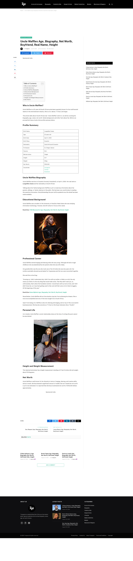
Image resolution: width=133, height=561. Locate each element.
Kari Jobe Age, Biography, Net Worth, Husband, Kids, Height (70, 524)
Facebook (47, 171)
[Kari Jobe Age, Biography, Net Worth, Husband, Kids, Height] (56, 525)
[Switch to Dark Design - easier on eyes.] (112, 4)
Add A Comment (50, 465)
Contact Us (82, 535)
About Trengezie (90, 535)
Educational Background (32, 91)
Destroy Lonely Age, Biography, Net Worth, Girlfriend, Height (69, 455)
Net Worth (28, 99)
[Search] (109, 4)
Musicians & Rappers (100, 4)
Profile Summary (29, 88)
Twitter (46, 169)
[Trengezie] (23, 4)
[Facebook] (14, 61)
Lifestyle (86, 515)
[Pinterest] (14, 73)
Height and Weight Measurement (34, 97)
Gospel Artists (68, 4)
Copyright (110, 535)
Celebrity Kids (57, 4)
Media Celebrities (80, 4)
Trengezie (27, 48)
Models (89, 4)
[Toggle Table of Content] (41, 83)
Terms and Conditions (101, 535)
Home (21, 10)
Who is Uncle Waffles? (30, 86)
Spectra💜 (33, 459)
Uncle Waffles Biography (32, 90)
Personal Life (28, 95)
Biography (48, 4)
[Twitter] (14, 65)
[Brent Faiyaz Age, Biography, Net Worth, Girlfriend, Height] (50, 446)
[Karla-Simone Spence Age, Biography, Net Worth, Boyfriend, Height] (56, 516)
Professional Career (30, 93)
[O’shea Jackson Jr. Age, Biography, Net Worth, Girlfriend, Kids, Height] (29, 446)
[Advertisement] (66, 25)
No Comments (42, 48)
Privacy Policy (74, 535)
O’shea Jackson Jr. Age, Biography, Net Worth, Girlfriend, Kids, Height (27, 455)
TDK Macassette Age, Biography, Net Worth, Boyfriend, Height (49, 210)
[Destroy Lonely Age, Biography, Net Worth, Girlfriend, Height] (71, 446)
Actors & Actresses (36, 4)
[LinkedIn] (14, 69)
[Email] (14, 77)
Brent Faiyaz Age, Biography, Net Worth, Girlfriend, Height (50, 454)
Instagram (47, 167)
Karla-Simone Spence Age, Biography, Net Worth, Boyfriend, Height (71, 515)
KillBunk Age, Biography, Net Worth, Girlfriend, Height (99, 101)
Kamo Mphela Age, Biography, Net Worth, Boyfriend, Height (48, 292)
